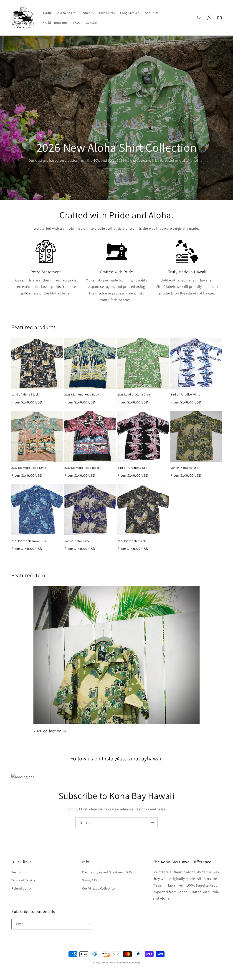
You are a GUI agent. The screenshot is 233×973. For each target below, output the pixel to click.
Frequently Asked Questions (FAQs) (108, 872)
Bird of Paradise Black (132, 468)
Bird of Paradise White (185, 394)
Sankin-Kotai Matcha (184, 468)
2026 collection (47, 731)
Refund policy (21, 888)
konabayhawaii (110, 962)
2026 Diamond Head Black (82, 468)
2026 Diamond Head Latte (28, 468)
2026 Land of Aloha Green (134, 394)
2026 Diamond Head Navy (81, 394)
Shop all (116, 174)
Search (16, 872)
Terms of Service (23, 880)
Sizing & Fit (90, 880)
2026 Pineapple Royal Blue (29, 541)
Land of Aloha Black (24, 394)
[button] (87, 13)
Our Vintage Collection (98, 888)
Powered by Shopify (129, 962)
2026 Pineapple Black (131, 541)
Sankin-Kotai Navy (76, 541)
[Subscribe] (152, 822)
